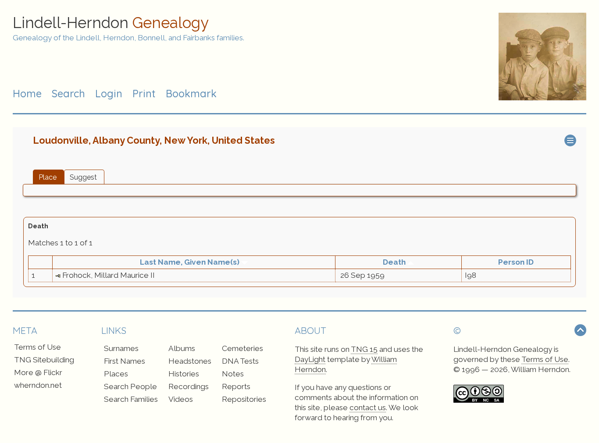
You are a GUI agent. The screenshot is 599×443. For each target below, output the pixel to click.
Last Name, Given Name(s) (190, 262)
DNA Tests (240, 361)
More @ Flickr (38, 372)
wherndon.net (38, 385)
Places (116, 373)
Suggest (83, 177)
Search (68, 93)
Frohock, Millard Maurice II (108, 275)
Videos (180, 399)
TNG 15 (364, 349)
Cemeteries (242, 348)
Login (108, 93)
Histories (183, 373)
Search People (130, 386)
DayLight (310, 359)
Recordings (188, 386)
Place (48, 177)
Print (144, 93)
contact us (367, 407)
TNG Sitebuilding (44, 359)
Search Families (131, 399)
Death (395, 262)
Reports (236, 386)
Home (27, 93)
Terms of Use (37, 347)
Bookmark (191, 93)
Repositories (244, 399)
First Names (124, 361)
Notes (233, 373)
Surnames (121, 348)
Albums (181, 348)
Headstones (189, 361)
